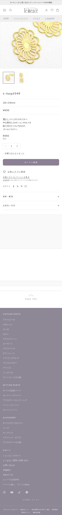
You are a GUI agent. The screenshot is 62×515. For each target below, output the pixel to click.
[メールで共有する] (26, 186)
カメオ (6, 329)
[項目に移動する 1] (8, 78)
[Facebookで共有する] (13, 186)
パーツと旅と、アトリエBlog (16, 484)
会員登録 (6, 180)
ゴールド (36, 18)
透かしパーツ (9, 119)
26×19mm (9, 102)
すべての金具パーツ (12, 390)
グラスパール (9, 348)
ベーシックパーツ (21, 18)
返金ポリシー (25, 509)
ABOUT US (8, 474)
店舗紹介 (7, 470)
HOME (6, 18)
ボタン (6, 334)
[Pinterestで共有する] (21, 186)
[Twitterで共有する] (17, 186)
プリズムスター (10, 362)
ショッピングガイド (12, 455)
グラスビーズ (9, 319)
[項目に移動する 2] (21, 78)
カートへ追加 (31, 162)
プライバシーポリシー (10, 509)
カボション (8, 324)
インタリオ (8, 372)
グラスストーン (10, 339)
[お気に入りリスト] (52, 10)
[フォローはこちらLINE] (26, 492)
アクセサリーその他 (12, 442)
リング (6, 428)
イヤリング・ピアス (12, 437)
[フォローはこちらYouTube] (11, 492)
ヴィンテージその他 (12, 377)
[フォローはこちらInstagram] (4, 492)
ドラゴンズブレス (11, 358)
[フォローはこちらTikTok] (19, 492)
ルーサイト (8, 343)
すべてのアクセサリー (13, 423)
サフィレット (9, 353)
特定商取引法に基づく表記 (41, 509)
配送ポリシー (26, 512)
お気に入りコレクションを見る (16, 177)
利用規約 (55, 509)
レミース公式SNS (11, 479)
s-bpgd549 (49, 18)
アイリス (7, 367)
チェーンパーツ (10, 410)
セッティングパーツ (12, 395)
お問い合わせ (9, 465)
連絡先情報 (36, 512)
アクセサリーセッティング (15, 400)
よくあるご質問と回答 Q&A (15, 460)
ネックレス (8, 432)
